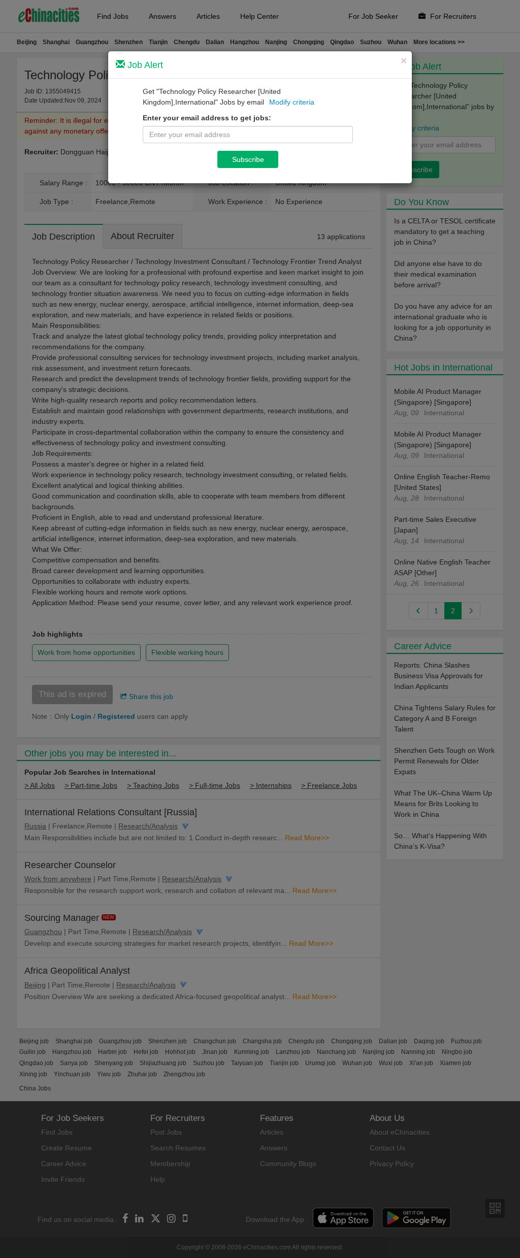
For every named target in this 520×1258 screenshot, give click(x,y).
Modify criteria (291, 102)
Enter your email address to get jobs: (207, 118)
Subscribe (248, 159)
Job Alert (144, 65)
